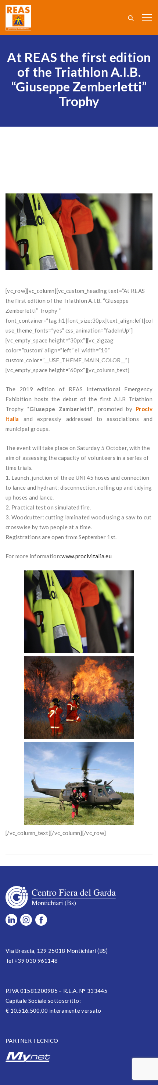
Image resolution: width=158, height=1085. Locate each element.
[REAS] (18, 17)
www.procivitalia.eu (86, 556)
